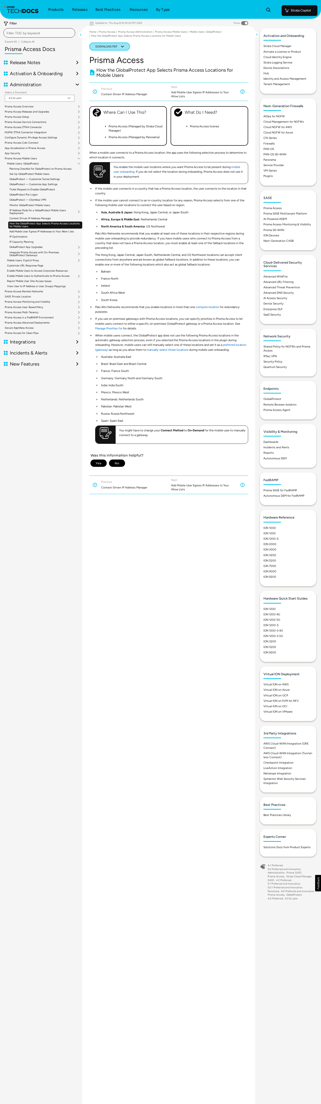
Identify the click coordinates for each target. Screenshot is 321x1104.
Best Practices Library (277, 815)
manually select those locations (167, 349)
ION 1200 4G (271, 614)
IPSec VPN (270, 356)
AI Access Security (275, 298)
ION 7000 (269, 566)
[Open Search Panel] (268, 10)
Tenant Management (276, 84)
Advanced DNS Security (278, 292)
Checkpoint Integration (278, 762)
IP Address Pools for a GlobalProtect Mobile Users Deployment (37, 212)
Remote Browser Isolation (280, 404)
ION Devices (271, 235)
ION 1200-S (270, 538)
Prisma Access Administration (135, 31)
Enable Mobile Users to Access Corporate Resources (37, 270)
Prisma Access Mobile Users (21, 158)
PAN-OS (268, 149)
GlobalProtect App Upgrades (26, 247)
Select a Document (16, 92)
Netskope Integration (277, 773)
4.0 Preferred (275, 898)
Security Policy (272, 361)
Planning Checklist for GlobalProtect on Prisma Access (40, 168)
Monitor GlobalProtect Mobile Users (29, 205)
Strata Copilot (301, 10)
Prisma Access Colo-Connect (21, 142)
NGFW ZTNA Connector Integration (26, 132)
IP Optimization (18, 236)
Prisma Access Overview (19, 106)
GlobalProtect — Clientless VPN (27, 199)
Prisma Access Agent (276, 410)
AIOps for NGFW (274, 116)
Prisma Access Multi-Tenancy (22, 312)
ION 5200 (269, 560)
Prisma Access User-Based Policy (24, 307)
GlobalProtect (272, 399)
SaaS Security (272, 314)
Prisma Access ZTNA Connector (23, 127)
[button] (318, 883)
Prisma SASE (293, 872)
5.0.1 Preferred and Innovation (285, 887)
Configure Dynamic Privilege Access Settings (31, 137)
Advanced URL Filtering (278, 282)
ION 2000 (269, 544)
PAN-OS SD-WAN (274, 154)
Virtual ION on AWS (276, 684)
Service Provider (273, 165)
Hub (266, 73)
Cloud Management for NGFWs (283, 121)
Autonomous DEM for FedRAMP (283, 495)
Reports (268, 452)
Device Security (273, 303)
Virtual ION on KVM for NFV (281, 700)
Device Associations (276, 68)
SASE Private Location (18, 296)
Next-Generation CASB (278, 240)
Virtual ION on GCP (275, 695)
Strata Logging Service (277, 62)
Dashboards (270, 442)
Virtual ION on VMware (278, 711)
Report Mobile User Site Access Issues (29, 281)
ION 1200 (269, 533)
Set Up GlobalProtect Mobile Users (29, 174)
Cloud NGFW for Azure (278, 132)
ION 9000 (269, 571)
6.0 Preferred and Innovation (297, 891)
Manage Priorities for (109, 328)
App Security (12, 153)
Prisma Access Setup (17, 117)
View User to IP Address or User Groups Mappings (36, 286)
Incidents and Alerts (276, 447)
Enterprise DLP (272, 309)
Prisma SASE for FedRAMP (280, 490)
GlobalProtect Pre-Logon (23, 194)
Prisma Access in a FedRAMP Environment (29, 317)
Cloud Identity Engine (277, 57)
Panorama (269, 159)
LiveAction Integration (277, 768)
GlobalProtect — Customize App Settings (33, 184)
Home (92, 31)
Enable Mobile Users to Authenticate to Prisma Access (38, 276)
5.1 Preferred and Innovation (284, 883)
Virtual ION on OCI (275, 706)
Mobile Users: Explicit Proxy (23, 260)
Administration (276, 872)
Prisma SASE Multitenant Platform (285, 213)
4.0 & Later (291, 898)
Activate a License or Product (282, 51)
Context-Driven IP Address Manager (30, 218)
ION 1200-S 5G (273, 636)
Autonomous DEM (275, 458)
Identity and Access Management (284, 78)
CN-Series (270, 138)
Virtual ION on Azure (276, 689)
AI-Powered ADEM (275, 219)
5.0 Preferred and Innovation (284, 869)
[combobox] (39, 33)
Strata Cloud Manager (277, 46)
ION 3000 (269, 549)
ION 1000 (269, 528)
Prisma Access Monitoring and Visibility (27, 301)
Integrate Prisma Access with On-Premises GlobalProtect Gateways (34, 254)
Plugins (268, 176)
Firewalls (269, 143)
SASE (271, 880)
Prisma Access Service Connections (25, 122)
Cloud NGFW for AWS (277, 127)
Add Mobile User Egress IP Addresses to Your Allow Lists (41, 231)
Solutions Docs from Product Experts (287, 847)
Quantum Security (275, 367)
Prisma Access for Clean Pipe (22, 333)
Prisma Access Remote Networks (24, 291)
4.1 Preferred (275, 865)
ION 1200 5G (271, 619)
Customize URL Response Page (25, 265)
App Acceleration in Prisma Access (25, 148)
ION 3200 (269, 555)
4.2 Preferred (283, 880)
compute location (207, 307)
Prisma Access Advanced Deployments (27, 322)
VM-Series (270, 170)
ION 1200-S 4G (273, 630)
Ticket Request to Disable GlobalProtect (32, 189)
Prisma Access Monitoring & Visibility (287, 224)
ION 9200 (269, 576)
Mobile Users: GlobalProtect (23, 163)
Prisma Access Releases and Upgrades (27, 111)
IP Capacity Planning (21, 241)
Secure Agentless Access (19, 328)
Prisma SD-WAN (273, 230)
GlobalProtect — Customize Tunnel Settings (34, 179)
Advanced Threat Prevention (281, 287)
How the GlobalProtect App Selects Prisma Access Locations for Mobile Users (44, 225)
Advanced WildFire (275, 276)
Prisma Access (107, 31)
